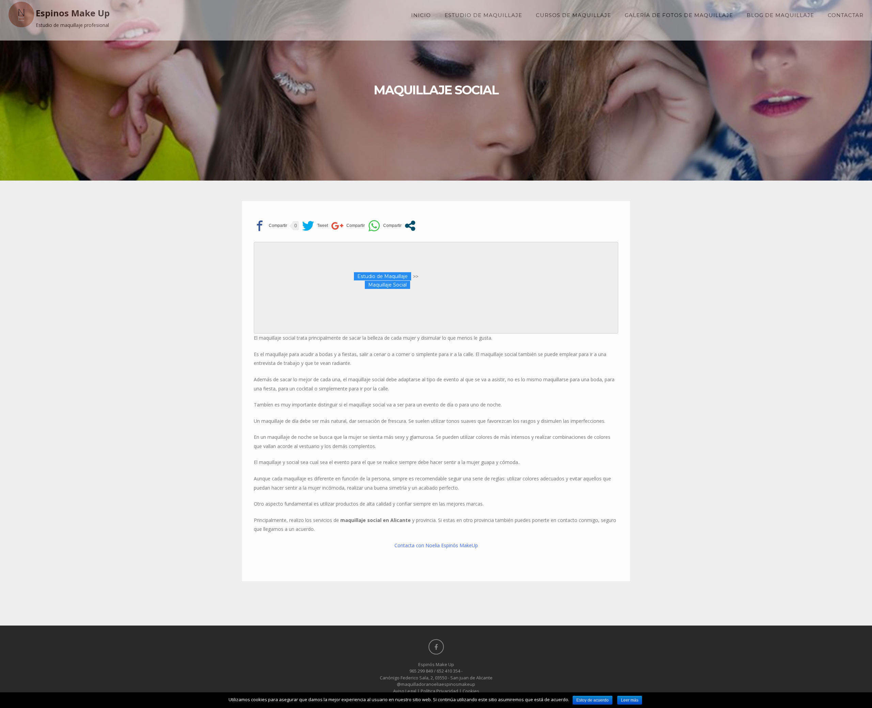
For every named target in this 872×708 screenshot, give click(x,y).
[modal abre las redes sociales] (410, 226)
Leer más (629, 700)
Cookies (471, 691)
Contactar (845, 15)
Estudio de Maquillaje (483, 15)
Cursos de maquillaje (573, 15)
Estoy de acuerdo (592, 700)
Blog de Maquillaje (780, 15)
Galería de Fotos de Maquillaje (679, 15)
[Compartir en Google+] (348, 226)
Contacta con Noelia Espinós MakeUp (436, 545)
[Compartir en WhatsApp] (385, 226)
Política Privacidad (439, 691)
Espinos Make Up (73, 13)
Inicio (421, 15)
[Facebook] (436, 647)
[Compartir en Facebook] (270, 226)
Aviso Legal (404, 691)
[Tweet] (315, 226)
